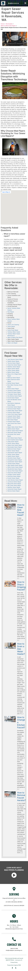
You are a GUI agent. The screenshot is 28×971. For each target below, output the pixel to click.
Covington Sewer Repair (14, 394)
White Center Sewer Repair (15, 467)
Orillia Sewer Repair (13, 441)
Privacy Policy (14, 962)
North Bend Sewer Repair (14, 438)
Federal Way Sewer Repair (14, 410)
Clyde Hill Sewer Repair (14, 392)
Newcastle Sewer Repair (14, 432)
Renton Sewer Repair (13, 450)
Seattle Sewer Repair (13, 361)
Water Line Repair (12, 343)
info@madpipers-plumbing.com (14, 950)
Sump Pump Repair (12, 330)
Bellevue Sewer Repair (13, 377)
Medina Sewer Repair (13, 429)
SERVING (14, 894)
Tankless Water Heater (13, 332)
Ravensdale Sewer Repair (14, 447)
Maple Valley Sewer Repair (14, 427)
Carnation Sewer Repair (14, 390)
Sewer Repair (11, 326)
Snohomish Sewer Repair (14, 489)
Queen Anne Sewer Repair (14, 445)
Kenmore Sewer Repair (13, 418)
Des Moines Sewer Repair (14, 396)
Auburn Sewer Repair (13, 370)
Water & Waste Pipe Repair (14, 337)
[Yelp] (15, 967)
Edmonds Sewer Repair (14, 476)
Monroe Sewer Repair (13, 491)
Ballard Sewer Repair (13, 372)
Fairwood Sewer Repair (14, 408)
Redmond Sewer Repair (14, 449)
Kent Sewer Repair (12, 419)
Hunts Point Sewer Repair (14, 414)
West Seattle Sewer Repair (14, 465)
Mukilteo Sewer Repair (13, 366)
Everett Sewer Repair (13, 478)
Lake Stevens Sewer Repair (15, 359)
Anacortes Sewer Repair (14, 365)
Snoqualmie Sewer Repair (14, 460)
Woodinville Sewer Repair (14, 469)
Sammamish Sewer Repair (14, 452)
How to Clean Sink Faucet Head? (20, 510)
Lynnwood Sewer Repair (14, 482)
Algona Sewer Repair (13, 368)
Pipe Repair (10, 312)
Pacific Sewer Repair (13, 443)
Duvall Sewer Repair (13, 398)
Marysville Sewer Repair (14, 483)
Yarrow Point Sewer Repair (15, 471)
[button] (25, 3)
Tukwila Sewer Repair (13, 463)
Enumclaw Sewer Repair (14, 407)
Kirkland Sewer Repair (13, 421)
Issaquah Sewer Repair (13, 416)
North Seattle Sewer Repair (15, 440)
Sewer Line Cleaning (13, 324)
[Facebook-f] (12, 967)
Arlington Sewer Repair (13, 474)
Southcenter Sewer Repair (14, 461)
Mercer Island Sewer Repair (15, 430)
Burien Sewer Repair (13, 388)
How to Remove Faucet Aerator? (21, 796)
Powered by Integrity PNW (14, 965)
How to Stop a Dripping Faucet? (21, 586)
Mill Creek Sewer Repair (14, 485)
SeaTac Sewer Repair (13, 454)
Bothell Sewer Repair (13, 383)
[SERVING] (14, 889)
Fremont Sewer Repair (13, 412)
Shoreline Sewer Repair (14, 458)
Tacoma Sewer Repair (13, 363)
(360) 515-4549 (14, 948)
